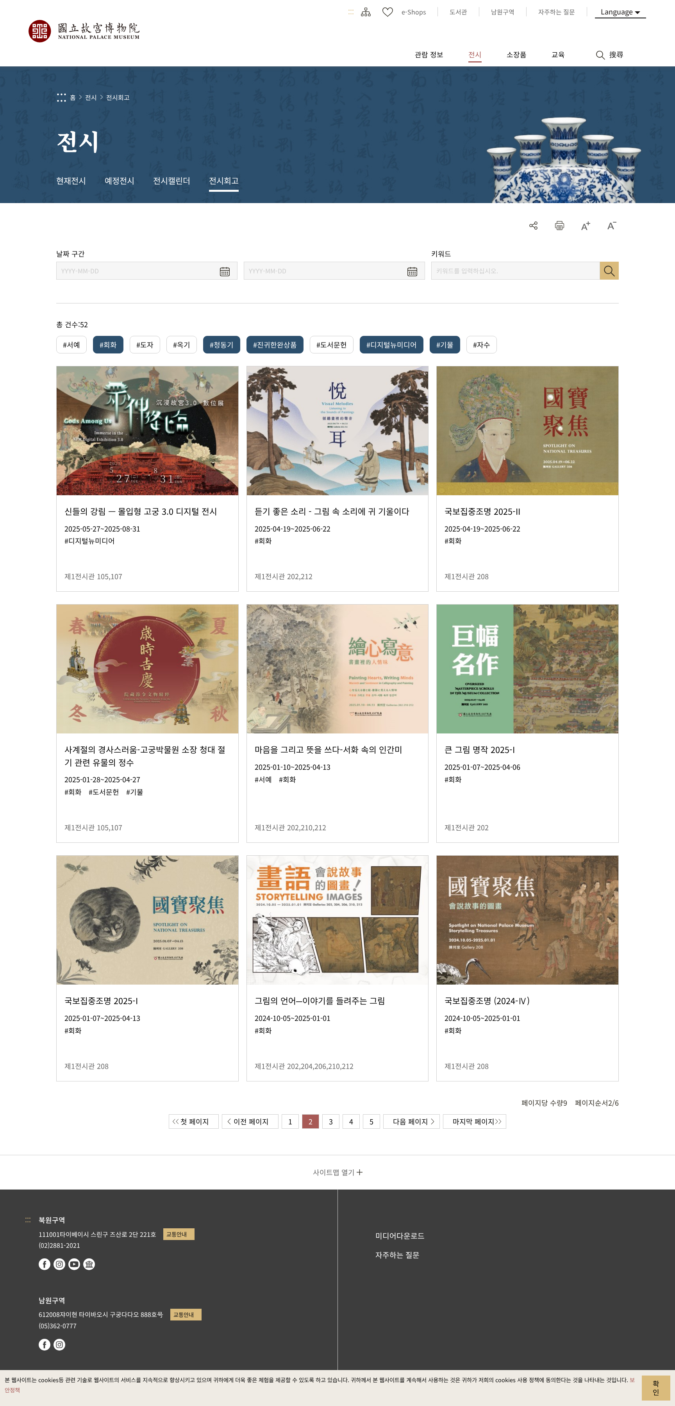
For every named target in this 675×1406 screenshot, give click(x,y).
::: (351, 12)
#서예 (71, 344)
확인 (656, 1387)
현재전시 (71, 180)
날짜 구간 (70, 254)
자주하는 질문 (397, 1254)
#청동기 (222, 344)
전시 (91, 97)
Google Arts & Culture (89, 1264)
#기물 (445, 344)
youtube (74, 1264)
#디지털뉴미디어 (391, 344)
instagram (59, 1264)
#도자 (145, 344)
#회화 (108, 344)
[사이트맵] (365, 12)
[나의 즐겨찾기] (387, 12)
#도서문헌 (331, 344)
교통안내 (176, 1234)
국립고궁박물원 (83, 31)
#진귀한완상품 (275, 344)
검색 (609, 271)
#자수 (481, 344)
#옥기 (181, 344)
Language (617, 11)
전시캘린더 (171, 180)
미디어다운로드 (400, 1235)
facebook (44, 1264)
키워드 (441, 254)
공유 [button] (533, 225)
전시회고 (118, 97)
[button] (559, 225)
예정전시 (119, 180)
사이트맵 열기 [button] (334, 1172)
